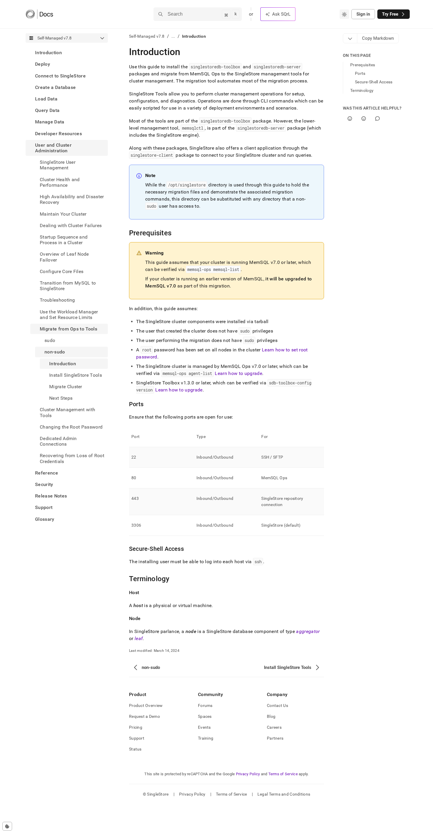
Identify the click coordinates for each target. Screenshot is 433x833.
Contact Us (277, 705)
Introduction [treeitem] (62, 363)
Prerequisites (362, 64)
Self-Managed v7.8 (147, 36)
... (173, 36)
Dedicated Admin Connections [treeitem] (58, 441)
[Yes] (350, 119)
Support (43, 507)
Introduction (48, 52)
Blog (271, 716)
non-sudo (54, 352)
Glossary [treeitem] (44, 519)
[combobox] (344, 14)
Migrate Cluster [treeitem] (65, 386)
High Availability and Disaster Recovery (72, 199)
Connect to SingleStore (60, 75)
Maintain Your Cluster (63, 213)
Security (44, 484)
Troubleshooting (57, 300)
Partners (275, 738)
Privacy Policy (248, 774)
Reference (46, 473)
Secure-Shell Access (373, 82)
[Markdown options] (350, 38)
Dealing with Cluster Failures (71, 225)
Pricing (135, 727)
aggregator (308, 631)
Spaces (205, 716)
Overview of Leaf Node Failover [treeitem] (64, 256)
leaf (139, 638)
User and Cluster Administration (53, 147)
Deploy (42, 64)
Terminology (361, 90)
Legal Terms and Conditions (283, 794)
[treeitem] (67, 52)
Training (205, 738)
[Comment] (377, 119)
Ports (360, 73)
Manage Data (50, 122)
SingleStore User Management (57, 165)
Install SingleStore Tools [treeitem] (75, 375)
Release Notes (51, 496)
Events (204, 727)
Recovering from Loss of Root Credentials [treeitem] (72, 458)
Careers (274, 727)
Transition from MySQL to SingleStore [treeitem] (68, 285)
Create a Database (55, 87)
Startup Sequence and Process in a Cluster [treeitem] (63, 239)
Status (135, 749)
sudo (49, 340)
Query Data (47, 110)
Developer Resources (58, 133)
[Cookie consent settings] (7, 826)
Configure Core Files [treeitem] (61, 271)
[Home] (39, 14)
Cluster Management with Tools (67, 412)
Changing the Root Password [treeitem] (71, 427)
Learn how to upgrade (238, 373)
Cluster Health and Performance (60, 182)
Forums (205, 705)
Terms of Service (283, 774)
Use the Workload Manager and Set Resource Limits (69, 314)
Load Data (46, 99)
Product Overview (146, 705)
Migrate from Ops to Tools (68, 329)
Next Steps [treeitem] (60, 398)
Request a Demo (144, 716)
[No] (364, 119)
